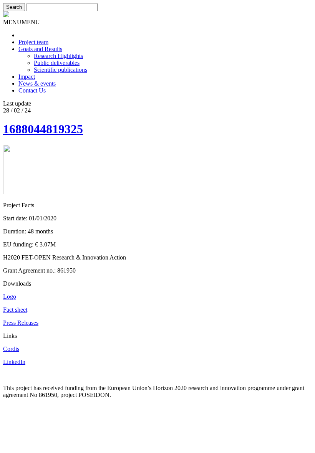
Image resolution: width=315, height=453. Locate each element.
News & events (37, 83)
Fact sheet (15, 309)
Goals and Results (40, 49)
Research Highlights (58, 56)
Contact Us (32, 90)
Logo (9, 296)
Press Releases (20, 322)
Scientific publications (60, 69)
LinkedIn (14, 362)
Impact (26, 76)
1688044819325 (43, 129)
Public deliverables (57, 63)
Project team (33, 42)
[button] (21, 22)
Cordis (11, 349)
